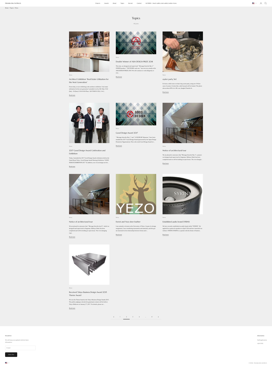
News (70, 75)
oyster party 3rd (169, 79)
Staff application (262, 340)
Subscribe (11, 354)
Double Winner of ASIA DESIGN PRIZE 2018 (134, 61)
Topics (122, 3)
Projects (98, 3)
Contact (139, 3)
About (114, 3)
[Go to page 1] (113, 316)
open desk (260, 343)
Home (6, 8)
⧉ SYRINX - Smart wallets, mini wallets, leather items (161, 3)
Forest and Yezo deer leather (128, 222)
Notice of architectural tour (174, 150)
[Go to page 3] (158, 316)
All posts (136, 23)
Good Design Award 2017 (127, 133)
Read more (72, 95)
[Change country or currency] (254, 3)
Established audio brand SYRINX (176, 222)
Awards (106, 3)
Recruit (130, 3)
